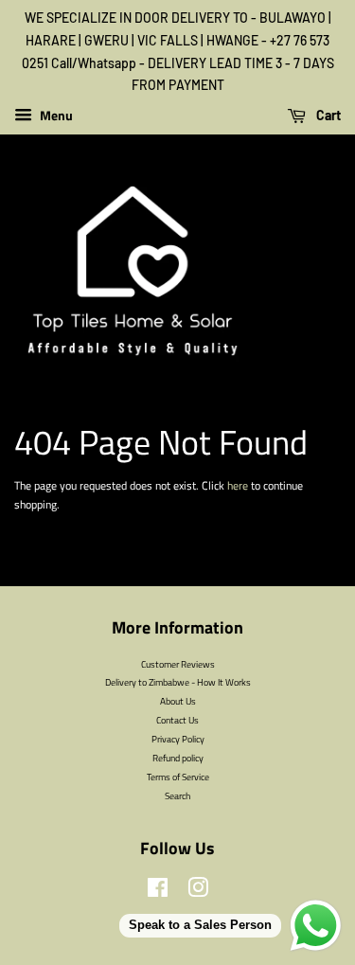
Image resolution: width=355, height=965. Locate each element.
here (237, 485)
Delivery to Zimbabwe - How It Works (178, 681)
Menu (55, 115)
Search (177, 795)
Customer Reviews (178, 663)
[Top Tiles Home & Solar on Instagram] (197, 892)
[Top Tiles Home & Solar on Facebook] (158, 892)
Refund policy (178, 757)
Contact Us (177, 719)
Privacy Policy (177, 738)
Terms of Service (178, 776)
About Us (178, 700)
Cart (327, 115)
